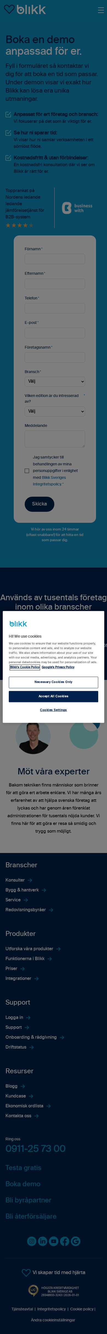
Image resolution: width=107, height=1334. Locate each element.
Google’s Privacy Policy (58, 667)
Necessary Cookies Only (53, 682)
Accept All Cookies (53, 696)
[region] (54, 667)
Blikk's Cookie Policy (25, 667)
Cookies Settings (53, 710)
